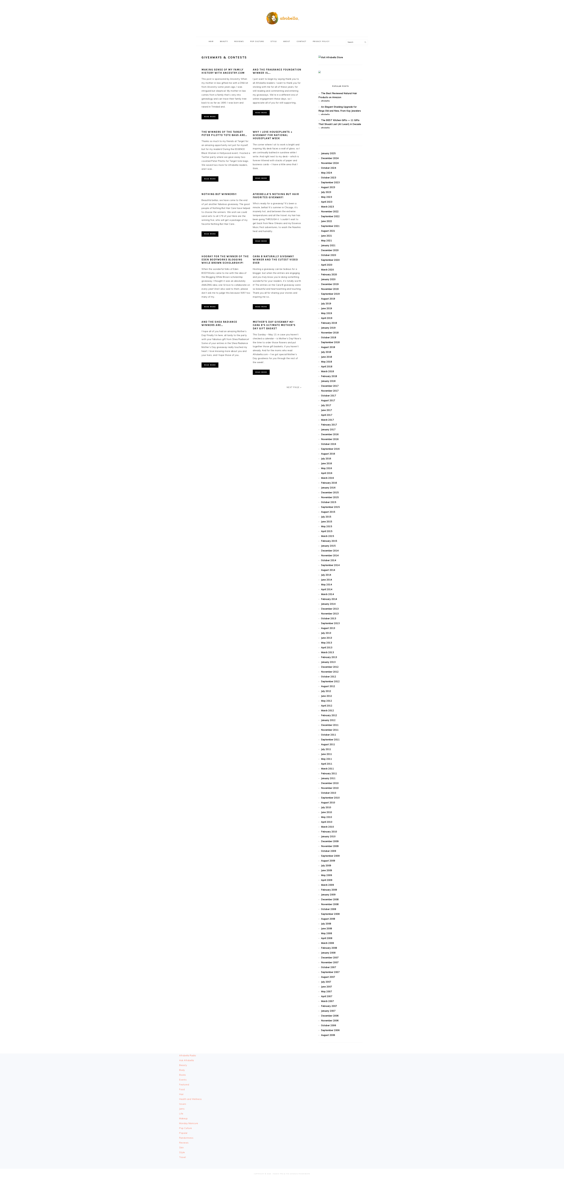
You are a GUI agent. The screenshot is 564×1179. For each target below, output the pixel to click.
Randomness (186, 1137)
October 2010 (328, 792)
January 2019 (328, 327)
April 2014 (326, 589)
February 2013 (329, 657)
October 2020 (328, 255)
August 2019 (328, 298)
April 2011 (326, 763)
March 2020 (327, 269)
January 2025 (328, 153)
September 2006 (330, 1030)
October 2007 (328, 967)
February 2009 (329, 889)
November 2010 (330, 788)
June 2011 (326, 754)
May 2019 (326, 313)
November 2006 (330, 1020)
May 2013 (326, 642)
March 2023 (327, 206)
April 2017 (326, 415)
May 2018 (326, 361)
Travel (182, 1157)
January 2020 (328, 279)
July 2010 (326, 807)
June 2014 (326, 579)
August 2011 (328, 744)
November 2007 (330, 962)
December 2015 (330, 492)
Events (183, 1079)
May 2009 (326, 875)
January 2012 (328, 720)
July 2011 (326, 749)
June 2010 (326, 812)
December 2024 (330, 158)
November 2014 (330, 555)
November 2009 (330, 846)
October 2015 (328, 502)
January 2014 (328, 603)
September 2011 (330, 739)
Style (182, 1152)
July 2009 (326, 865)
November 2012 (330, 671)
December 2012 (330, 666)
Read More (210, 117)
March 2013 (327, 652)
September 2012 (330, 681)
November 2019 (330, 289)
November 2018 (330, 332)
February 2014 (329, 599)
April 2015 (326, 531)
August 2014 (328, 570)
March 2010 (327, 826)
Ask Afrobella (186, 1060)
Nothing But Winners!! (219, 194)
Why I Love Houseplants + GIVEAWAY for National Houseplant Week (273, 135)
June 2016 (326, 463)
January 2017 (328, 429)
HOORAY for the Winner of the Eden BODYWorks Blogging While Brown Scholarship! (225, 259)
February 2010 (329, 831)
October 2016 (328, 444)
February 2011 (329, 773)
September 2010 (330, 797)
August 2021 (328, 230)
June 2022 (326, 221)
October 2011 (328, 734)
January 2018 (328, 381)
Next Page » (294, 387)
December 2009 (330, 841)
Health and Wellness (190, 1099)
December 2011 (330, 725)
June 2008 (326, 928)
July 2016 (326, 458)
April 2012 (326, 705)
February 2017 (329, 424)
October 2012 (328, 676)
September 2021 (330, 226)
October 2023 (328, 177)
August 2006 (328, 1035)
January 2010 (328, 836)
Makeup (183, 1118)
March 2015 (327, 536)
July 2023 (326, 192)
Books (182, 1074)
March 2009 (327, 884)
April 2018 (326, 366)
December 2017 (330, 385)
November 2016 (330, 439)
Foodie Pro (278, 1174)
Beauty (183, 1065)
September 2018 (330, 342)
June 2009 (326, 870)
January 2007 (328, 1010)
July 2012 (326, 691)
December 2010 (330, 783)
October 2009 (328, 851)
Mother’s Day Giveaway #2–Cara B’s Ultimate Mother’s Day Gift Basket (274, 325)
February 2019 (329, 323)
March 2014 (327, 594)
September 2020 (330, 260)
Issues (182, 1104)
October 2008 (328, 909)
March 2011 (327, 768)
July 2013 (326, 633)
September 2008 (330, 914)
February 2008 (329, 947)
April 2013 (326, 647)
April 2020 (326, 264)
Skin (181, 1147)
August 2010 (328, 802)
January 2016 (328, 487)
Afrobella (282, 17)
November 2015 (330, 497)
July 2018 (326, 352)
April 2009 (326, 880)
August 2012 (328, 686)
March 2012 (327, 710)
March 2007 (327, 1001)
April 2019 (326, 318)
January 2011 (328, 778)
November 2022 (330, 211)
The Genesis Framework (298, 1174)
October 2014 (328, 560)
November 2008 (330, 904)
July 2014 (326, 574)
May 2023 (326, 197)
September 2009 (330, 855)
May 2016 (326, 468)
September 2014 (330, 565)
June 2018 (326, 356)
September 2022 (330, 216)
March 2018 (327, 371)
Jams (181, 1108)
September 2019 (330, 293)
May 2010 (326, 817)
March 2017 (327, 419)
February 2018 (329, 376)
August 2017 (328, 400)
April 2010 (326, 821)
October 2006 (328, 1025)
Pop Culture (185, 1128)
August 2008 (328, 918)
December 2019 (330, 284)
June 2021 (326, 235)
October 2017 (328, 395)
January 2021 (328, 245)
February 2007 (329, 1006)
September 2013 (330, 623)
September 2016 (330, 448)
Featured (184, 1084)
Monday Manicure (188, 1123)
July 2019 (326, 303)
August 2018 (328, 347)
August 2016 (328, 453)
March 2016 (327, 478)
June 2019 (326, 308)
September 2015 (330, 507)
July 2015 (326, 516)
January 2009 (328, 894)
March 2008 (327, 943)
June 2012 (326, 696)
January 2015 (328, 545)
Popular (183, 1133)
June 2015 (326, 521)
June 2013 (326, 637)
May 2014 (326, 584)
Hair (181, 1094)
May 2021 (326, 240)
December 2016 (330, 434)
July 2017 (326, 405)
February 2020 (329, 274)
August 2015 (328, 511)
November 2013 (330, 613)
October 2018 (328, 337)
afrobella (325, 101)
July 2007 (326, 981)
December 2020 (330, 250)
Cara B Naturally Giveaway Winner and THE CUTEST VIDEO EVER (275, 259)
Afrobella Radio (187, 1055)
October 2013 (328, 618)
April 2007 (326, 996)
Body (182, 1070)
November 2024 (330, 163)
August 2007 (328, 977)
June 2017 (326, 410)
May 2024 (326, 172)
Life (181, 1113)
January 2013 (328, 662)
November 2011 (330, 729)
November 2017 (330, 390)
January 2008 (328, 952)
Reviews (184, 1142)
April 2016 (326, 473)
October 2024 (328, 167)
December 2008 (330, 899)
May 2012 (326, 700)
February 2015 (329, 541)
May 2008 (326, 933)
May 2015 (326, 526)
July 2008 (326, 923)
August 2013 (328, 628)
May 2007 (326, 991)
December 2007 (330, 957)
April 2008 (326, 938)
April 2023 (326, 201)
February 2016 (329, 482)
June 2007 (326, 986)
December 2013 (330, 608)
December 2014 (330, 550)
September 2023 (330, 182)
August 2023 (328, 187)
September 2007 (330, 972)
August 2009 (328, 860)
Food (182, 1089)
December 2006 (330, 1015)
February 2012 (329, 715)
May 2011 (326, 759)
